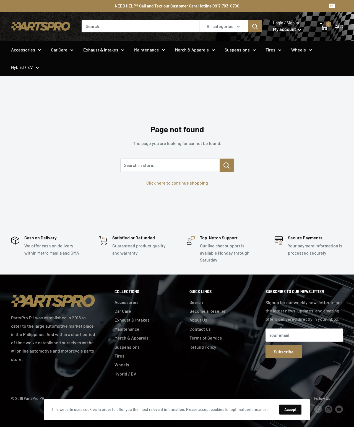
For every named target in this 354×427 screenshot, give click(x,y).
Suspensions (237, 49)
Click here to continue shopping (177, 182)
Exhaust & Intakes (100, 49)
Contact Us (200, 329)
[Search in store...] (227, 165)
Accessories (23, 49)
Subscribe (284, 351)
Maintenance (146, 49)
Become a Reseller (207, 311)
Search (196, 302)
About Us (198, 319)
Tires (270, 49)
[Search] (255, 26)
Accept (290, 409)
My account (285, 29)
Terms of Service (205, 337)
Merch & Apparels (192, 49)
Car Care (59, 49)
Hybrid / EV (22, 67)
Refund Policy (202, 347)
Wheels (298, 49)
